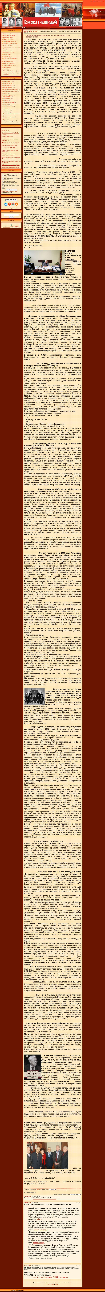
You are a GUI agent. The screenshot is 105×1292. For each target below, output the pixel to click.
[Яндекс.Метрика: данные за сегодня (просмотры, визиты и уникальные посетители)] (14, 225)
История (5, 108)
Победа (5, 119)
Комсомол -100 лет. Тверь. (9, 147)
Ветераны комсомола (7, 136)
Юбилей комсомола (8, 102)
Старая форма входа (11, 208)
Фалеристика (6, 112)
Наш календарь (7, 81)
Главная (26, 31)
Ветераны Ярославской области (10, 167)
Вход (27, 27)
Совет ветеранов (7, 106)
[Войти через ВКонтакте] (5, 204)
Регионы (5, 104)
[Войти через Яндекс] (9, 204)
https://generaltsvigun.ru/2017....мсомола (50, 1277)
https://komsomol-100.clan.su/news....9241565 (44, 1199)
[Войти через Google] (13, 204)
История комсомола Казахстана (10, 142)
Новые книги (6, 110)
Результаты (5, 191)
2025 (30, 31)
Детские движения (8, 87)
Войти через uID (11, 199)
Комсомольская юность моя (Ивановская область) (9, 154)
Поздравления (7, 98)
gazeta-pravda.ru (40, 1230)
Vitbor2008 (39, 1189)
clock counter (6, 227)
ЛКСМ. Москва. (6, 130)
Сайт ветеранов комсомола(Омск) (11, 165)
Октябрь (35, 31)
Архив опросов (13, 191)
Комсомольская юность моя (9, 145)
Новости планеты (7, 85)
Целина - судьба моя (8, 116)
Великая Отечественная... (10, 91)
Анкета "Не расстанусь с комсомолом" (9, 95)
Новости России (7, 83)
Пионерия (5, 100)
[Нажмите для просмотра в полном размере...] (47, 1168)
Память (5, 93)
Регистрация (17, 27)
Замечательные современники (11, 113)
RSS (103, 11)
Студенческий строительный (10, 89)
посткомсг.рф (39, 1243)
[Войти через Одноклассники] (16, 204)
